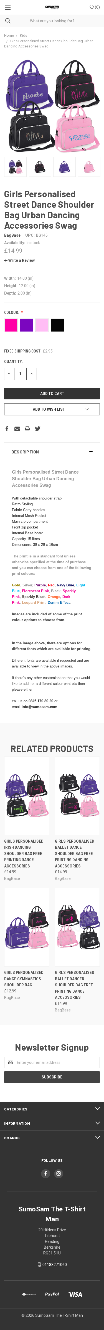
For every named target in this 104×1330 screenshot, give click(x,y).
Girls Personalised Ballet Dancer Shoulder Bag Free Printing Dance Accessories (74, 985)
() (97, 7)
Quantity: (13, 361)
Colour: (12, 312)
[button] (52, 451)
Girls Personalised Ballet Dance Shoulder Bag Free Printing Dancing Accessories (74, 854)
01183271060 (54, 1264)
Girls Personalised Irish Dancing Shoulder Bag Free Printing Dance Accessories (24, 854)
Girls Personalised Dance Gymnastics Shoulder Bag (24, 978)
